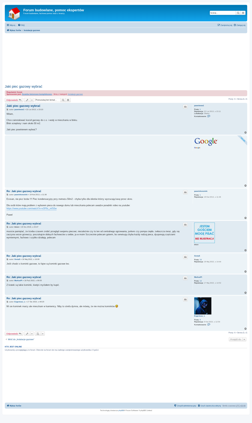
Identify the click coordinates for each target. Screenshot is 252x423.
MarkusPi (198, 277)
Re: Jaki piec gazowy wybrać (24, 191)
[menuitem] (21, 25)
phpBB (121, 410)
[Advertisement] (126, 58)
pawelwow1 (199, 105)
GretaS (197, 256)
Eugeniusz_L (199, 316)
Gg (197, 148)
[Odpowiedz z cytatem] (185, 107)
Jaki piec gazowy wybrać (23, 86)
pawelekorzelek (200, 191)
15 (201, 260)
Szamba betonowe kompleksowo (37, 94)
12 (201, 281)
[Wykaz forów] (14, 13)
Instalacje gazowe (75, 94)
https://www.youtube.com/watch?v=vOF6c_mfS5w (32, 208)
